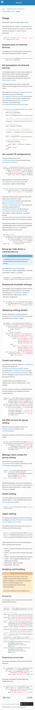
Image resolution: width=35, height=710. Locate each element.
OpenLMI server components (15, 9)
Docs (3, 9)
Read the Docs (22, 707)
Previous (7, 697)
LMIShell (26, 22)
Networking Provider (8, 11)
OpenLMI (19, 2)
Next (28, 697)
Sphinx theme (6, 707)
